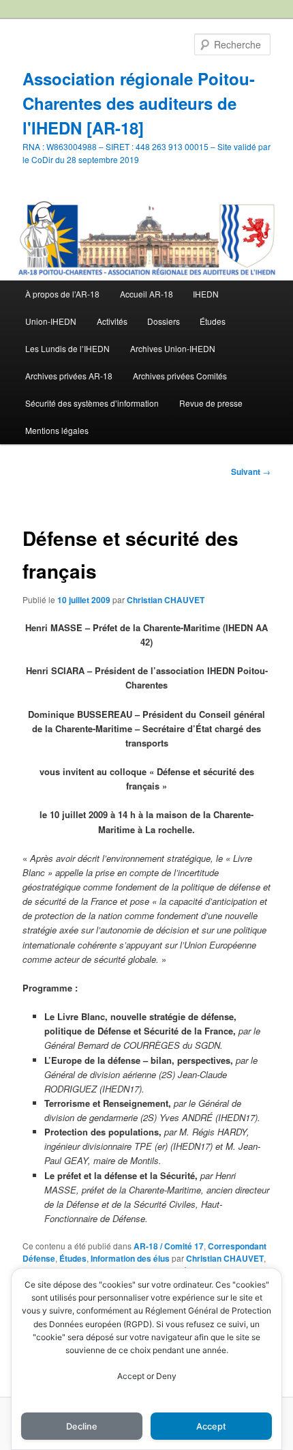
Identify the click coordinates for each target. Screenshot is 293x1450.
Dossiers (163, 321)
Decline (81, 1426)
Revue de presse (211, 403)
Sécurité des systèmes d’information (92, 403)
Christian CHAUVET (165, 600)
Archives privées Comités (180, 375)
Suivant (251, 471)
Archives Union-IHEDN (172, 348)
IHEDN (206, 294)
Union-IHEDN (50, 321)
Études (213, 321)
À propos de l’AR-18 (62, 294)
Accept (211, 1426)
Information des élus (130, 1258)
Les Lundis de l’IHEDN (67, 348)
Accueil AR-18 (146, 294)
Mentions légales (57, 430)
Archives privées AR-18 (68, 375)
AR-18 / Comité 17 (169, 1246)
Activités (112, 321)
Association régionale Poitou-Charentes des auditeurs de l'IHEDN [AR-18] (138, 103)
